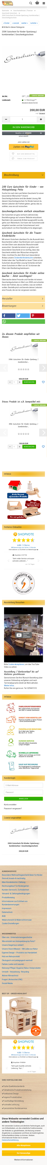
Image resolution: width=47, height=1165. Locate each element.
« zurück (15, 23)
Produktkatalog (8, 897)
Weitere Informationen (23, 1160)
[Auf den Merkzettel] (43, 382)
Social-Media (7, 983)
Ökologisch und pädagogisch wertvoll (17, 960)
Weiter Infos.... (10, 685)
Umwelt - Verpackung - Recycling (15, 972)
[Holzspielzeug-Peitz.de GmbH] (6, 3)
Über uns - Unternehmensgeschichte (17, 937)
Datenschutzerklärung (10, 1140)
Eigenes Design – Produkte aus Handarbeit (19, 953)
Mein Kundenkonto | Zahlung (13, 882)
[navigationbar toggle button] (43, 3)
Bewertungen (9, 306)
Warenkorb (29, 382)
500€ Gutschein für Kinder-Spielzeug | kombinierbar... (23, 360)
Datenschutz (7, 912)
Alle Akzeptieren (23, 1145)
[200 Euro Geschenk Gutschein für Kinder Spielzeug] (23, 58)
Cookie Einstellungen (10, 923)
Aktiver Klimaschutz (10, 976)
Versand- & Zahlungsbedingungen (16, 894)
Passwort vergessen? (13, 808)
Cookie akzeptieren (16, 664)
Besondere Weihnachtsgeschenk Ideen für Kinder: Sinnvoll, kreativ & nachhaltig (22, 876)
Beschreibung (10, 175)
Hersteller (7, 299)
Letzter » (34, 23)
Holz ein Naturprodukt (11, 956)
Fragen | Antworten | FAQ (12, 979)
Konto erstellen (10, 805)
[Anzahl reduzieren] (10, 382)
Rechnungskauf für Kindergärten (15, 886)
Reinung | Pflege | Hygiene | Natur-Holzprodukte (21, 968)
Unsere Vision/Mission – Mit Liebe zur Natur (20, 949)
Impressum (6, 908)
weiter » (24, 23)
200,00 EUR (23, 851)
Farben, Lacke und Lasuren (13, 964)
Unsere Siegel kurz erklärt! (13, 945)
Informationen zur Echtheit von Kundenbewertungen (15, 903)
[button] (6, 119)
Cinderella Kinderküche (23, 258)
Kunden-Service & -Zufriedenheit (15, 890)
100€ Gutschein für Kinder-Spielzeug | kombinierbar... (23, 425)
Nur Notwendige (23, 1153)
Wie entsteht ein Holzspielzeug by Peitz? (18, 941)
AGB (4, 916)
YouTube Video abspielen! (26, 635)
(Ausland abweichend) (30, 103)
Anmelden (23, 799)
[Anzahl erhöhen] (19, 382)
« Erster (6, 23)
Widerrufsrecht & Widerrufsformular (17, 920)
